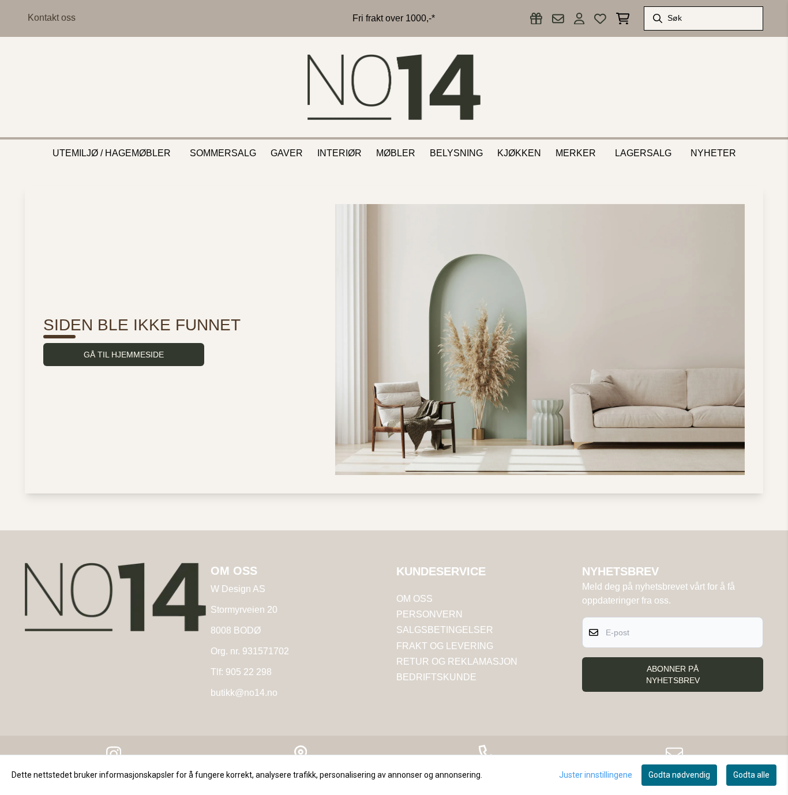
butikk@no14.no (244, 693)
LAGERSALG (643, 153)
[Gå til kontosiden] (579, 18)
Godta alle (751, 774)
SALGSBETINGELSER (444, 630)
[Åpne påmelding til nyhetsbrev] (558, 18)
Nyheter (713, 153)
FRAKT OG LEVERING (444, 646)
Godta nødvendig (679, 774)
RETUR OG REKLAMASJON (456, 661)
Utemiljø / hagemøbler (111, 153)
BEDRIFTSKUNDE (436, 677)
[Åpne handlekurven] (622, 18)
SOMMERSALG (223, 153)
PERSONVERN (429, 614)
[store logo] (394, 87)
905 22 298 (249, 672)
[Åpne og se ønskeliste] (600, 18)
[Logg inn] (536, 18)
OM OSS (414, 599)
